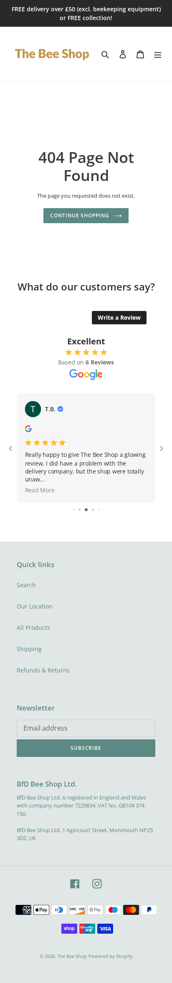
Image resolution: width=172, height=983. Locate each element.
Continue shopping (79, 215)
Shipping (29, 649)
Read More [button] (40, 490)
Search (26, 585)
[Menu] (158, 54)
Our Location (35, 606)
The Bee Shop (72, 956)
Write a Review (119, 317)
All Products (33, 628)
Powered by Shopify (111, 956)
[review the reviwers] (28, 430)
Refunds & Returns (43, 670)
